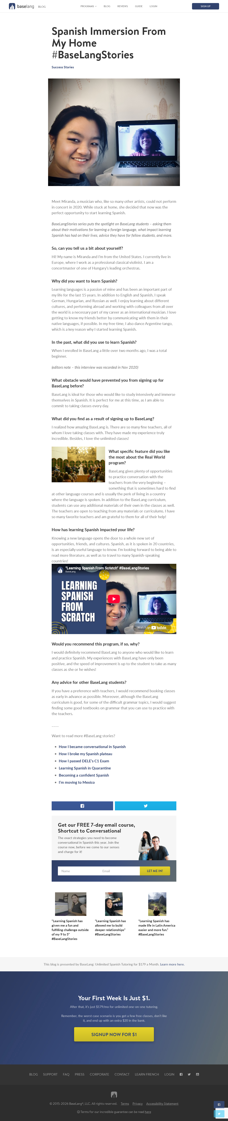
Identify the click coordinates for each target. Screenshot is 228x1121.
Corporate (99, 1074)
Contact (122, 1074)
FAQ (66, 1074)
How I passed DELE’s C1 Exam (84, 760)
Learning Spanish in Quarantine (85, 768)
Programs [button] (87, 6)
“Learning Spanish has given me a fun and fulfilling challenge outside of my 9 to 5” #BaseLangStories (70, 930)
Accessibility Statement (162, 1103)
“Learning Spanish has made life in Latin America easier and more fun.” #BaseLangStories (156, 928)
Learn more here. (172, 964)
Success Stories (63, 67)
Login (153, 6)
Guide (138, 6)
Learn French (147, 1074)
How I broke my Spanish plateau (85, 753)
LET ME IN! (155, 871)
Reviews (122, 6)
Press (79, 1074)
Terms (125, 1103)
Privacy (138, 1103)
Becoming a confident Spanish (84, 775)
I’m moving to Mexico (77, 782)
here (148, 1112)
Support (50, 1074)
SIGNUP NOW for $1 (114, 1034)
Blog (107, 6)
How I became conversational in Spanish (92, 746)
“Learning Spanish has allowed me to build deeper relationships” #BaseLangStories (110, 928)
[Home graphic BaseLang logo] (21, 6)
